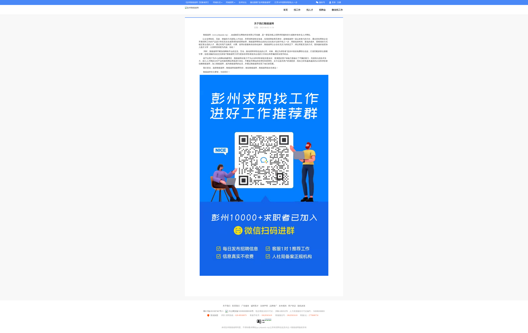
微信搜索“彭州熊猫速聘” (260, 2)
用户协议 (292, 306)
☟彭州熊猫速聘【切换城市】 (197, 2)
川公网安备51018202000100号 (241, 311)
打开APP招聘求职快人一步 (286, 2)
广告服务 (245, 306)
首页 (285, 10)
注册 (339, 2)
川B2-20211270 (281, 311)
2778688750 (313, 315)
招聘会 (322, 10)
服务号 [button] (322, 2)
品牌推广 (273, 306)
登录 (334, 2)
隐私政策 (301, 306)
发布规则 (283, 306)
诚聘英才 (254, 306)
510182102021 (319, 311)
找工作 (297, 10)
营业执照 (214, 315)
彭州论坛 (243, 2)
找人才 (309, 10)
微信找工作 (337, 10)
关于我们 (226, 306)
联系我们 (236, 306)
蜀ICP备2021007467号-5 (213, 311)
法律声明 (264, 306)
